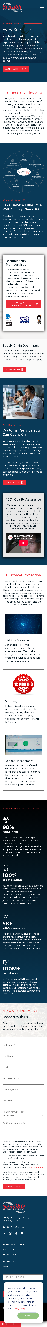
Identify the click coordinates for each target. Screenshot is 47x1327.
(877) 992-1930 (17, 1227)
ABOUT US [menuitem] (8, 1262)
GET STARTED (12, 482)
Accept (28, 1315)
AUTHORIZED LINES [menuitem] (13, 1244)
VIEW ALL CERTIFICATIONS (21, 304)
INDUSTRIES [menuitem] (9, 1254)
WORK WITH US (14, 69)
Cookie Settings (10, 1324)
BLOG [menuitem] (6, 1266)
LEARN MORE (12, 369)
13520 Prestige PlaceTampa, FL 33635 (16, 1219)
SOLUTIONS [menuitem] (9, 1249)
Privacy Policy (18, 1308)
